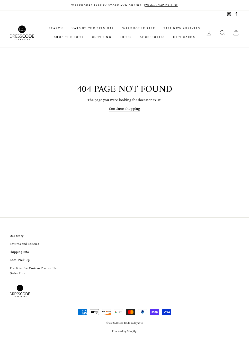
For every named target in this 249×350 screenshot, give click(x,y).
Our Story (17, 236)
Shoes (126, 37)
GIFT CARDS (184, 37)
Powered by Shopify (124, 331)
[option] (124, 5)
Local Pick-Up (20, 260)
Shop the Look (69, 37)
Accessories (152, 37)
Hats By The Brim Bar (92, 28)
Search (56, 28)
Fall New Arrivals (181, 28)
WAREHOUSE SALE (138, 28)
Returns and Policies (24, 244)
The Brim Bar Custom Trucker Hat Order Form (34, 270)
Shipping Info (19, 252)
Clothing (102, 37)
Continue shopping (124, 108)
